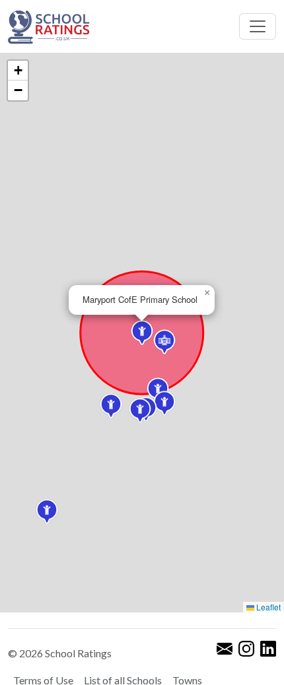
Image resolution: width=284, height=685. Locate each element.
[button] (111, 405)
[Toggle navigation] (257, 26)
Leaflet (267, 606)
